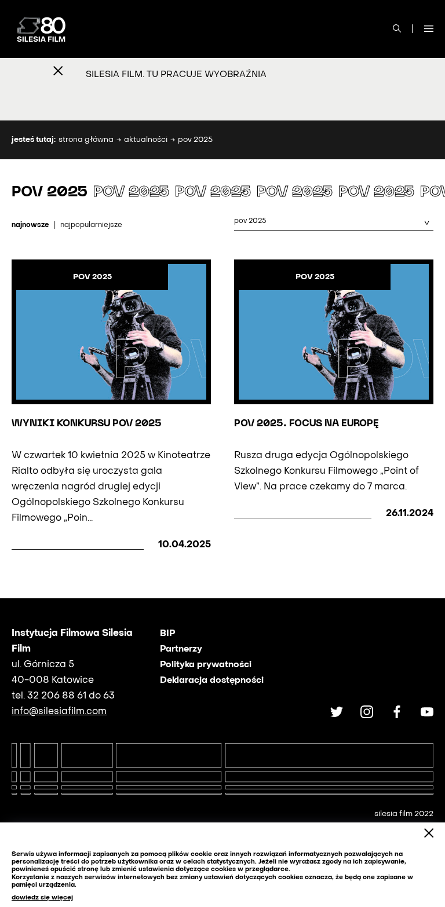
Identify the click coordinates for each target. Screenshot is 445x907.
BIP (167, 634)
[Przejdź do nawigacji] (428, 29)
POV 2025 (92, 277)
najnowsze (30, 225)
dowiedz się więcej (42, 898)
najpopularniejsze (91, 225)
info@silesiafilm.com (59, 711)
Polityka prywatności (205, 665)
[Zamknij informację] (58, 72)
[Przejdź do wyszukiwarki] (397, 29)
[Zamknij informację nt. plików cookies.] (428, 833)
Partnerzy (181, 649)
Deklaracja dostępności (212, 680)
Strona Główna (86, 140)
